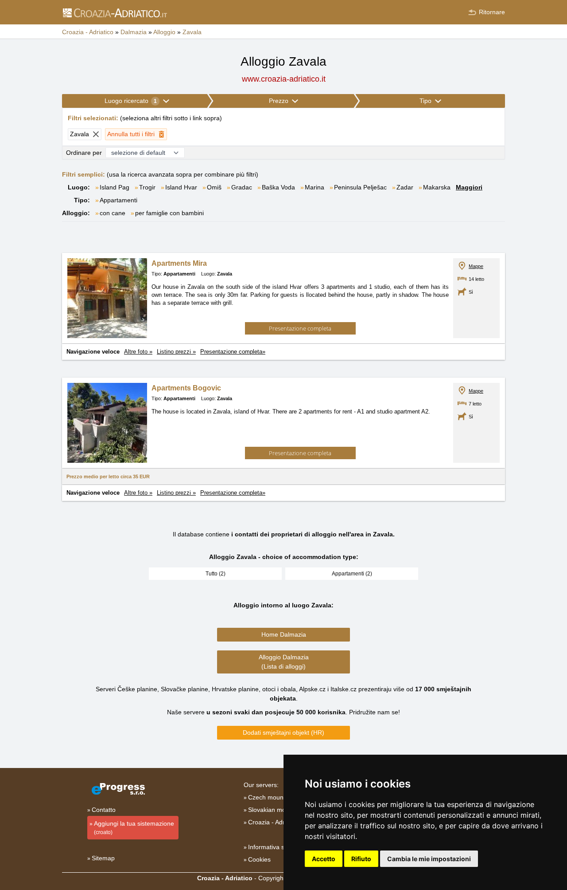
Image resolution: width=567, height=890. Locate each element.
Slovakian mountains (277, 809)
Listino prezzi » (176, 351)
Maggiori (469, 187)
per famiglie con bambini (169, 213)
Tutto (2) (215, 574)
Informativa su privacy (279, 847)
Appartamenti (118, 200)
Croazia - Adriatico (273, 822)
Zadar (404, 187)
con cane (112, 213)
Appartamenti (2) (352, 574)
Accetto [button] (323, 858)
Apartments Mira (179, 263)
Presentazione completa (300, 328)
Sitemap (103, 858)
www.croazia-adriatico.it (284, 79)
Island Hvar (181, 187)
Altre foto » (138, 351)
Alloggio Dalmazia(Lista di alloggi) (284, 662)
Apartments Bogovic (186, 388)
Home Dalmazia (283, 634)
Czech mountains (272, 797)
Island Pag (114, 187)
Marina (314, 187)
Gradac (241, 187)
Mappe (476, 266)
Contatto (104, 809)
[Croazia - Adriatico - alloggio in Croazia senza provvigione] (114, 12)
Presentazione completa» (232, 351)
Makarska (436, 187)
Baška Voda (278, 187)
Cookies (259, 859)
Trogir (147, 187)
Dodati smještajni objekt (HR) (283, 732)
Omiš (214, 187)
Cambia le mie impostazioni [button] (429, 858)
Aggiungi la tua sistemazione (134, 827)
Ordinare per (84, 152)
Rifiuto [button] (361, 858)
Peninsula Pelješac (360, 187)
